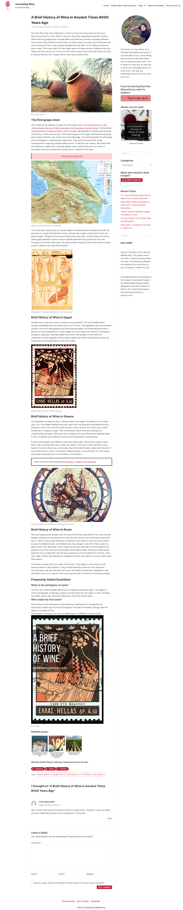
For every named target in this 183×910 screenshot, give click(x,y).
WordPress (100, 907)
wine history (98, 774)
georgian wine (58, 774)
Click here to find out (131, 180)
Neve (79, 907)
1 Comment (63, 27)
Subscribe (95, 901)
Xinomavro (69, 462)
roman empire (72, 774)
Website (90, 874)
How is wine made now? (72, 156)
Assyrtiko (91, 462)
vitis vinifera (85, 774)
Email (62, 874)
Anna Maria (38, 27)
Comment (36, 843)
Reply (110, 818)
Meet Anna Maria (156, 5)
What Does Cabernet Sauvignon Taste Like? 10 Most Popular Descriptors (135, 205)
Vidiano (79, 462)
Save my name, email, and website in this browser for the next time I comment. (69, 883)
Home (106, 5)
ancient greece (43, 774)
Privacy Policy (68, 901)
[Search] (179, 5)
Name (34, 874)
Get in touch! (172, 5)
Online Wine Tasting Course (124, 5)
